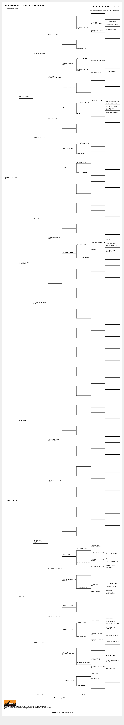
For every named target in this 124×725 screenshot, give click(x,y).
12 (108, 7)
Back (118, 10)
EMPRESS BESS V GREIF (83, 257)
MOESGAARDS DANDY (82, 58)
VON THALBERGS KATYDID (97, 552)
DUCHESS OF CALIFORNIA (97, 566)
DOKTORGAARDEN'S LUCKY (98, 60)
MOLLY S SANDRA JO (82, 172)
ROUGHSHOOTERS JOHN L (98, 242)
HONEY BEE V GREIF (68, 252)
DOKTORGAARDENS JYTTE (112, 101)
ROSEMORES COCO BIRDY (69, 87)
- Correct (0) (59, 698)
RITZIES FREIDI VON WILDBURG (96, 248)
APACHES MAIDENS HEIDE (112, 641)
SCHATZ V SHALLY (110, 621)
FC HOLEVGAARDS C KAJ (83, 102)
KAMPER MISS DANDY (68, 629)
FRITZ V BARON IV (81, 162)
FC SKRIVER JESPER (111, 29)
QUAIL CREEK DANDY (53, 34)
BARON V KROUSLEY (82, 675)
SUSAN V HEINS (66, 167)
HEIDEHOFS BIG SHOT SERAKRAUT (111, 631)
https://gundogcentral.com (24, 708)
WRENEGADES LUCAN (39, 53)
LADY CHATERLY (95, 678)
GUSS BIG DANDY (81, 622)
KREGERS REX (109, 618)
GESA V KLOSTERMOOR (112, 112)
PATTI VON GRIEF (95, 591)
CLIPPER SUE (109, 567)
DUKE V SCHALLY (96, 620)
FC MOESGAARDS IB (111, 21)
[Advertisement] (62, 721)
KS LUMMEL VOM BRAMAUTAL (110, 109)
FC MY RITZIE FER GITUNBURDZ (110, 251)
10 (105, 7)
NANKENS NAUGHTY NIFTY (112, 635)
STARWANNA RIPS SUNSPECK (110, 628)
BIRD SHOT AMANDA (39, 642)
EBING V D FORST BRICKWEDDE (110, 590)
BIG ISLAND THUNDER (97, 683)
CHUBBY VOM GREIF (111, 243)
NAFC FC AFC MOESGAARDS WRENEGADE (55, 77)
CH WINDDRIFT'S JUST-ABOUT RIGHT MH (54, 440)
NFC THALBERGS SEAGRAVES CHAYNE (67, 555)
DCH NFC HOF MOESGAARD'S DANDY (96, 23)
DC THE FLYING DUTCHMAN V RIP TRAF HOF (39, 541)
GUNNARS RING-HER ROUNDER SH (24, 263)
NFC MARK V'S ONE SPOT (83, 244)
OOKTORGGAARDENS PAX (98, 100)
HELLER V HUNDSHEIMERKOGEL (111, 240)
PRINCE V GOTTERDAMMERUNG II (83, 143)
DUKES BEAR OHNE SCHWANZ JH (24, 419)
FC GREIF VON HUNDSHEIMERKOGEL (96, 546)
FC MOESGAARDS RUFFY (112, 71)
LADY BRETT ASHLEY (82, 92)
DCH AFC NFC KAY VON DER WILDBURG (111, 246)
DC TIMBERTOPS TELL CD (54, 118)
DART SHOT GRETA (81, 636)
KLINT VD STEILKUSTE (111, 103)
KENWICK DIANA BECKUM (112, 561)
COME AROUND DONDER (40, 137)
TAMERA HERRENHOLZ (82, 685)
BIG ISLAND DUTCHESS (68, 680)
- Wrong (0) (67, 698)
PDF (111, 10)
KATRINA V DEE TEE (82, 48)
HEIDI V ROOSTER (81, 153)
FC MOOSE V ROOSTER (68, 148)
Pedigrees (114, 10)
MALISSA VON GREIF (82, 587)
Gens (91, 10)
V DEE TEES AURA (67, 43)
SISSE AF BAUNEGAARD (111, 106)
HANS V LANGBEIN (96, 673)
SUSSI (78, 113)
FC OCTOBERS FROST (68, 128)
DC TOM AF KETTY (110, 99)
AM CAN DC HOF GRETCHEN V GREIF (110, 593)
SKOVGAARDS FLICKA (111, 33)
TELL (64, 107)
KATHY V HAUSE (52, 158)
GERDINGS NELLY (95, 105)
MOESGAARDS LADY (96, 72)
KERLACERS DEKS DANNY (112, 623)
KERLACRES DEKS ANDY (69, 20)
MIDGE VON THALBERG (111, 553)
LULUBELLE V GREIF (96, 260)
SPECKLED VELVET (96, 688)
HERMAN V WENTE (110, 565)
